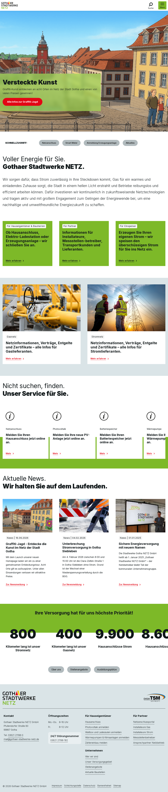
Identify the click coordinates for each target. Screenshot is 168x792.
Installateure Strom (143, 732)
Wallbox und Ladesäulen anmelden (103, 732)
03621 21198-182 (59, 740)
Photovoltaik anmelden (97, 727)
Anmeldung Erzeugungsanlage (101, 143)
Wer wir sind (91, 756)
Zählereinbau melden (96, 742)
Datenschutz (89, 786)
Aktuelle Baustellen (95, 772)
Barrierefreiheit (104, 786)
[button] (162, 5)
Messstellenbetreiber (144, 737)
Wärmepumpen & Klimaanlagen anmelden (107, 737)
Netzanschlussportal (143, 721)
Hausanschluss (93, 721)
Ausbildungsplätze (107, 669)
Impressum (57, 786)
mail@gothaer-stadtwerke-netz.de (21, 739)
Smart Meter (71, 143)
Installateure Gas (141, 727)
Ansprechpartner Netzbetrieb (148, 742)
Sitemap (117, 786)
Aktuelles (130, 143)
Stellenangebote (79, 669)
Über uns (56, 669)
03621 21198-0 (15, 735)
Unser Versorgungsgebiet (98, 761)
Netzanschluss (49, 143)
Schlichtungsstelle (72, 786)
